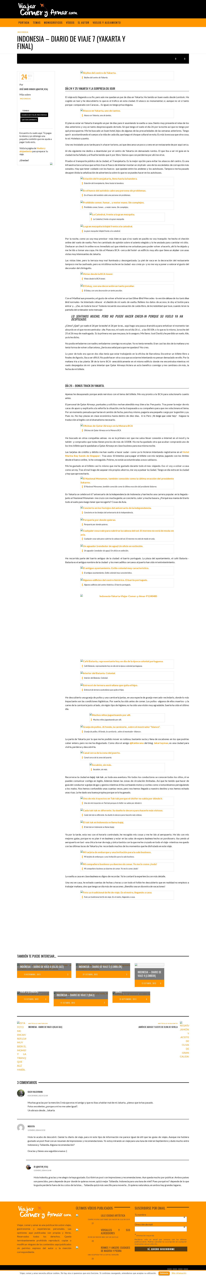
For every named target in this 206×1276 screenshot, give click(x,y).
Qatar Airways (29, 120)
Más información (179, 1273)
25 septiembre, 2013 (127, 999)
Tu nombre (160, 1214)
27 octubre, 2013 (90, 974)
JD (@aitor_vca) (41, 1166)
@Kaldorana (137, 743)
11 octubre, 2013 (68, 1003)
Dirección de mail (160, 1224)
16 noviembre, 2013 (32, 974)
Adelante (164, 1273)
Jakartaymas (161, 743)
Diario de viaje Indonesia (34, 115)
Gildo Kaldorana (35, 1091)
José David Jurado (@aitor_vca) (33, 89)
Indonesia (23, 32)
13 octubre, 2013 (149, 983)
